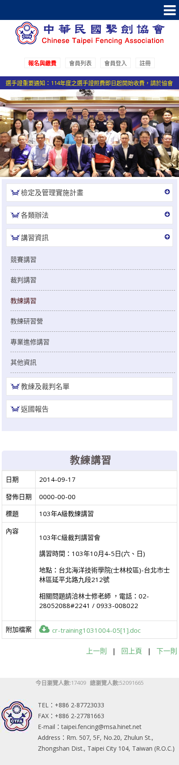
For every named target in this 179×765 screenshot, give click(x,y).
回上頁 (131, 651)
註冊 (145, 63)
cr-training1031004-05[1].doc (96, 630)
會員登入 (115, 63)
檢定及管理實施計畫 (52, 192)
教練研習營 (26, 321)
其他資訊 (23, 362)
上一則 (96, 651)
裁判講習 (23, 279)
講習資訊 (35, 237)
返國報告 (35, 409)
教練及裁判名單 (45, 386)
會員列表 (80, 63)
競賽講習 (23, 259)
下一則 (166, 651)
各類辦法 (35, 215)
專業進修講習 (30, 341)
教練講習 (23, 300)
